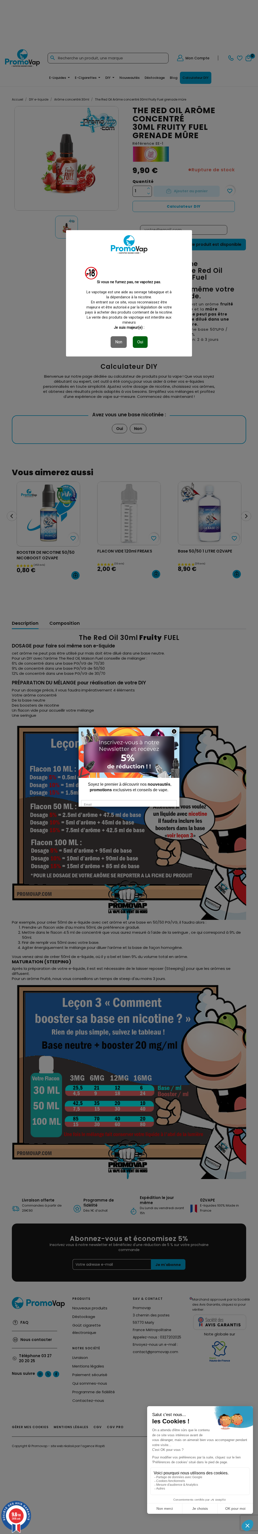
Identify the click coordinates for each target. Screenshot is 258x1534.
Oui (140, 342)
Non (118, 342)
